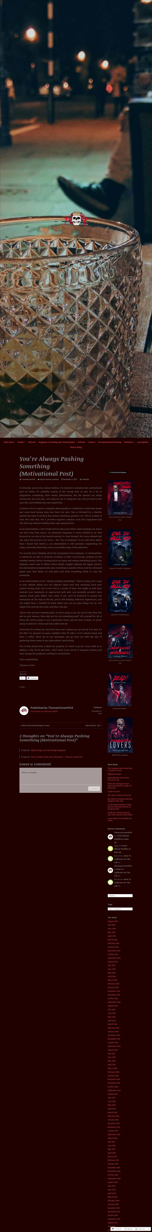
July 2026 (111, 925)
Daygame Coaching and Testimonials (57, 442)
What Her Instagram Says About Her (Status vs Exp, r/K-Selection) (120, 785)
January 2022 (113, 1119)
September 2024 (114, 1002)
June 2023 (112, 1057)
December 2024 (114, 991)
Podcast (81, 442)
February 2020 (113, 1200)
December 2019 (114, 1208)
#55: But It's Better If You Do (119, 795)
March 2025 (112, 980)
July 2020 (111, 1186)
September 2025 (114, 958)
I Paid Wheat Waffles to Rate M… (121, 839)
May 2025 (112, 973)
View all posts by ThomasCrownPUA (44, 711)
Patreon (32, 442)
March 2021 (112, 1156)
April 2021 (112, 1153)
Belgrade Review (114, 774)
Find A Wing (76, 447)
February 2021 (113, 1160)
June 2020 (112, 1189)
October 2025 (113, 954)
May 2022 (112, 1105)
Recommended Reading (109, 442)
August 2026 (113, 921)
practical (55, 479)
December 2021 (114, 1123)
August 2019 (113, 1222)
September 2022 (114, 1090)
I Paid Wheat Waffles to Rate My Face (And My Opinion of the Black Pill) (119, 806)
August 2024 (113, 1006)
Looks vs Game (114, 791)
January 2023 (113, 1075)
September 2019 (114, 1219)
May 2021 (111, 1149)
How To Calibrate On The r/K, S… (122, 859)
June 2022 (112, 1101)
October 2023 (113, 1042)
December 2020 (114, 1167)
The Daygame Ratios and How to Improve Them (120, 769)
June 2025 (112, 969)
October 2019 (113, 1215)
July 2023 (111, 1053)
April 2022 (112, 1109)
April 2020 (112, 1193)
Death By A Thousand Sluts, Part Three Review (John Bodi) (120, 813)
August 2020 (113, 1182)
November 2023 (114, 1039)
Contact (91, 442)
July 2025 (111, 965)
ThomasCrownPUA (28, 479)
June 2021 (112, 1145)
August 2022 (113, 1094)
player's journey (45, 479)
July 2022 (111, 1097)
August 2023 (113, 1050)
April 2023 (112, 1064)
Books (21, 442)
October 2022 (113, 1086)
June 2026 (112, 928)
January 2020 (113, 1204)
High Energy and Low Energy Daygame (48, 750)
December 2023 (114, 1035)
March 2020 (112, 1197)
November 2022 (114, 1083)
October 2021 (113, 1131)
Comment (94, 788)
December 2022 (114, 1079)
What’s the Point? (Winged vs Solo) (34, 725)
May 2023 (111, 1061)
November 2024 (114, 995)
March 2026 (112, 939)
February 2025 (113, 983)
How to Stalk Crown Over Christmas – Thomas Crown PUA (56, 757)
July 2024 (111, 1009)
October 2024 (113, 998)
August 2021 (113, 1138)
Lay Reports (142, 442)
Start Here (8, 442)
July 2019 (111, 1226)
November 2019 (114, 1211)
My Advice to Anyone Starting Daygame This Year (120, 800)
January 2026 (113, 947)
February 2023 (113, 1072)
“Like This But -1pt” (92, 725)
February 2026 (113, 943)
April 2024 (112, 1020)
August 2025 (113, 961)
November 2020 (114, 1171)
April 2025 (112, 976)
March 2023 (112, 1068)
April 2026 (112, 936)
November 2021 (114, 1127)
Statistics (128, 442)
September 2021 (114, 1134)
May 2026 (112, 932)
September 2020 (114, 1178)
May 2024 (112, 1017)
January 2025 (113, 987)
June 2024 (112, 1013)
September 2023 (114, 1046)
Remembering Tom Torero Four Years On (118, 778)
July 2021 (111, 1142)
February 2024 (113, 1028)
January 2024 (113, 1031)
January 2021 (113, 1164)
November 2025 (114, 950)
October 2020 (113, 1175)
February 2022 (113, 1116)
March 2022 (112, 1112)
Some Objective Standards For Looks (120, 819)
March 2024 (112, 1024)
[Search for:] (120, 895)
